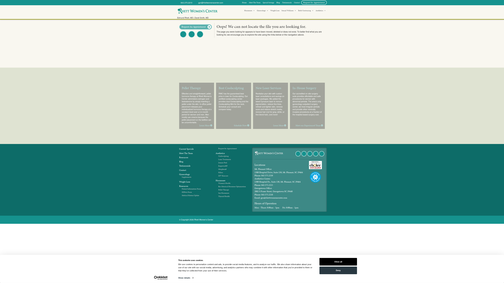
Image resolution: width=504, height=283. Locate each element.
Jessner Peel (222, 162)
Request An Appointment (194, 26)
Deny (338, 270)
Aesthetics (319, 10)
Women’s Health (224, 183)
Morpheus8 (222, 169)
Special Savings (268, 2)
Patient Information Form (191, 189)
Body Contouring (304, 10)
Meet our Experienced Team (308, 125)
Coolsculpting (223, 156)
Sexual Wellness (287, 10)
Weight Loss (274, 10)
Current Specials (186, 148)
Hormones (248, 10)
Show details (184, 278)
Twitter (191, 37)
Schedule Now (240, 125)
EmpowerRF (222, 166)
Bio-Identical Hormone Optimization (232, 186)
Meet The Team (254, 2)
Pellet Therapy (223, 190)
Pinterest (200, 37)
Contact (297, 2)
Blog (278, 2)
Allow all (338, 262)
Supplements (186, 177)
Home (244, 2)
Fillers (220, 172)
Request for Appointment (314, 2)
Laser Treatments (224, 159)
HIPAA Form (187, 192)
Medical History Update (190, 195)
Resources (183, 157)
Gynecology (261, 10)
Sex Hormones (223, 193)
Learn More (204, 125)
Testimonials (287, 2)
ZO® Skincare (223, 176)
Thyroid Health (224, 196)
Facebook (183, 37)
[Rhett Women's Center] (197, 10)
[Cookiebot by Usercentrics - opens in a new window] (160, 278)
